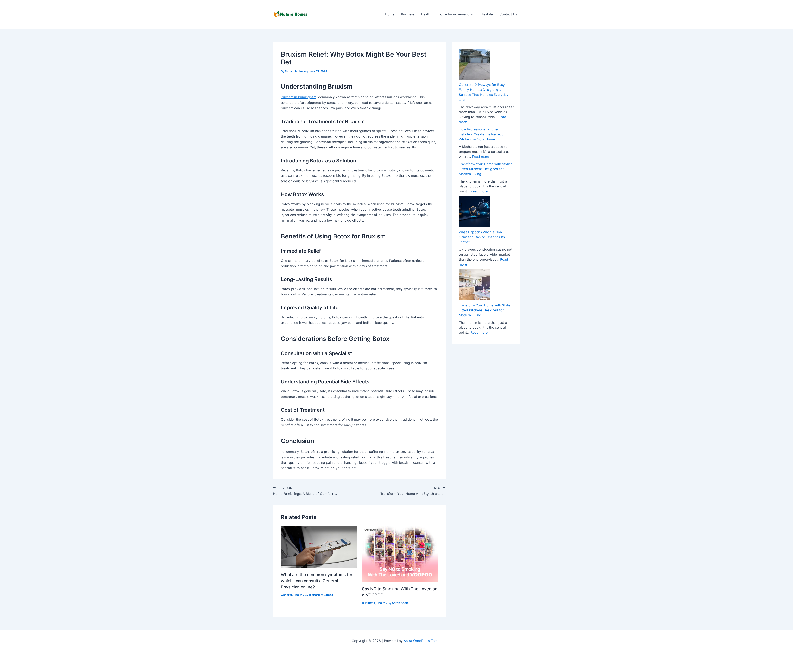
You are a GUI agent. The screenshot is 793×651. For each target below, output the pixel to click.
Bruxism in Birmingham (298, 97)
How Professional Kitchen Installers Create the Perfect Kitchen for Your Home (481, 134)
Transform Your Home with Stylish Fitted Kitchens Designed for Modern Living (485, 169)
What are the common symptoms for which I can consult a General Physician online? (317, 580)
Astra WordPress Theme (422, 641)
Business (407, 14)
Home (389, 14)
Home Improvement (453, 14)
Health (426, 14)
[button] (471, 14)
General (286, 594)
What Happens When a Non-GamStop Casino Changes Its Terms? (482, 237)
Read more (480, 156)
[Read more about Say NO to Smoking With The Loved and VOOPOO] (400, 554)
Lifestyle (486, 14)
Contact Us (508, 14)
